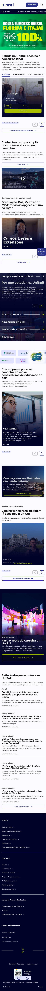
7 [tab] (12, 122)
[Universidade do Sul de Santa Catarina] (13, 5)
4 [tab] (7, 122)
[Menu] (41, 5)
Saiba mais (6, 987)
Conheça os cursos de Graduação (21, 130)
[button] (35, 124)
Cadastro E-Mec (7, 827)
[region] (23, 97)
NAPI (3, 910)
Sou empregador (8, 889)
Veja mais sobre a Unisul (21, 578)
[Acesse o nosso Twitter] (25, 959)
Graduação (6, 74)
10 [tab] (17, 122)
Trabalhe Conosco (8, 881)
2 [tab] (4, 122)
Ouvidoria (5, 843)
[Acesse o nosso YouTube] (28, 959)
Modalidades (6, 869)
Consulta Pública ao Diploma (12, 906)
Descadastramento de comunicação (14, 847)
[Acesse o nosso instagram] (21, 959)
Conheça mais (21, 262)
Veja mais (26, 106)
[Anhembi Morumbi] (13, 353)
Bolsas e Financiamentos (10, 877)
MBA (29, 74)
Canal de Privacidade (9, 839)
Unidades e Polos (21, 493)
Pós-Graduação (19, 74)
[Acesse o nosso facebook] (18, 959)
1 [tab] (2, 122)
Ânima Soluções (7, 885)
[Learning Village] (17, 360)
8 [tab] (14, 122)
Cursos (4, 865)
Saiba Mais (21, 164)
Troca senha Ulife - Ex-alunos (12, 915)
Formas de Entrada (9, 873)
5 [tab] (9, 122)
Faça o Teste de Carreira (21, 658)
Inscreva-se (32, 4)
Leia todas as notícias (21, 807)
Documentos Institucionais (11, 831)
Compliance (6, 835)
